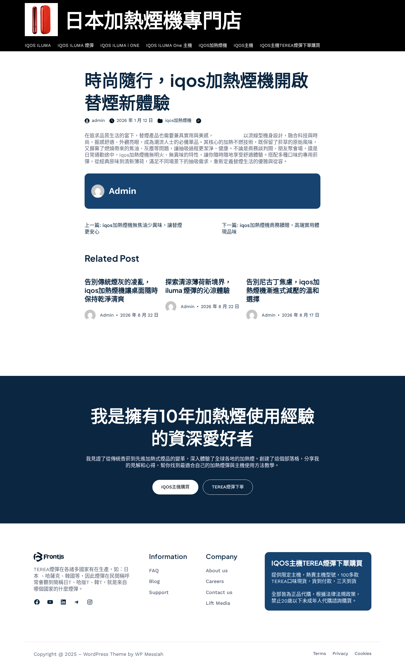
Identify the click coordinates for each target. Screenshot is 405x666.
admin (98, 120)
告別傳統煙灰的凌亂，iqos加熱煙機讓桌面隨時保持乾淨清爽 (121, 290)
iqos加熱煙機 (178, 120)
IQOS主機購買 (175, 487)
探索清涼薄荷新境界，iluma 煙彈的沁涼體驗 (198, 285)
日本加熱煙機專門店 (153, 19)
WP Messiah (149, 654)
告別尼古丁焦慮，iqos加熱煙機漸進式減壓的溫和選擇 (283, 290)
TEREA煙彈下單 (228, 487)
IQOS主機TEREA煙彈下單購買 (317, 563)
